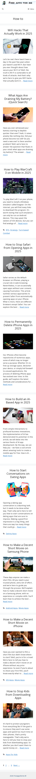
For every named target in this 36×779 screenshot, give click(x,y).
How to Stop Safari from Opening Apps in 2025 (18, 248)
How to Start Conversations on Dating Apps (18, 473)
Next (16, 765)
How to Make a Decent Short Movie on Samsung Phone (18, 548)
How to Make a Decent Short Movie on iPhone (18, 622)
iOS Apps (10, 680)
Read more (27, 81)
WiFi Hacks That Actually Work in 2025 (18, 31)
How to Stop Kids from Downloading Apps (18, 694)
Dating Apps (11, 533)
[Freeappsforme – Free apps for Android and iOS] (18, 3)
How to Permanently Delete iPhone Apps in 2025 (18, 325)
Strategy (14, 230)
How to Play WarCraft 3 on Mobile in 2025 (18, 171)
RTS (7, 230)
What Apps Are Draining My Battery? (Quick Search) (18, 98)
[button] (3, 9)
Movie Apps (24, 608)
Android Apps (12, 608)
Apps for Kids (12, 754)
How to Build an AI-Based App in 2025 (18, 400)
